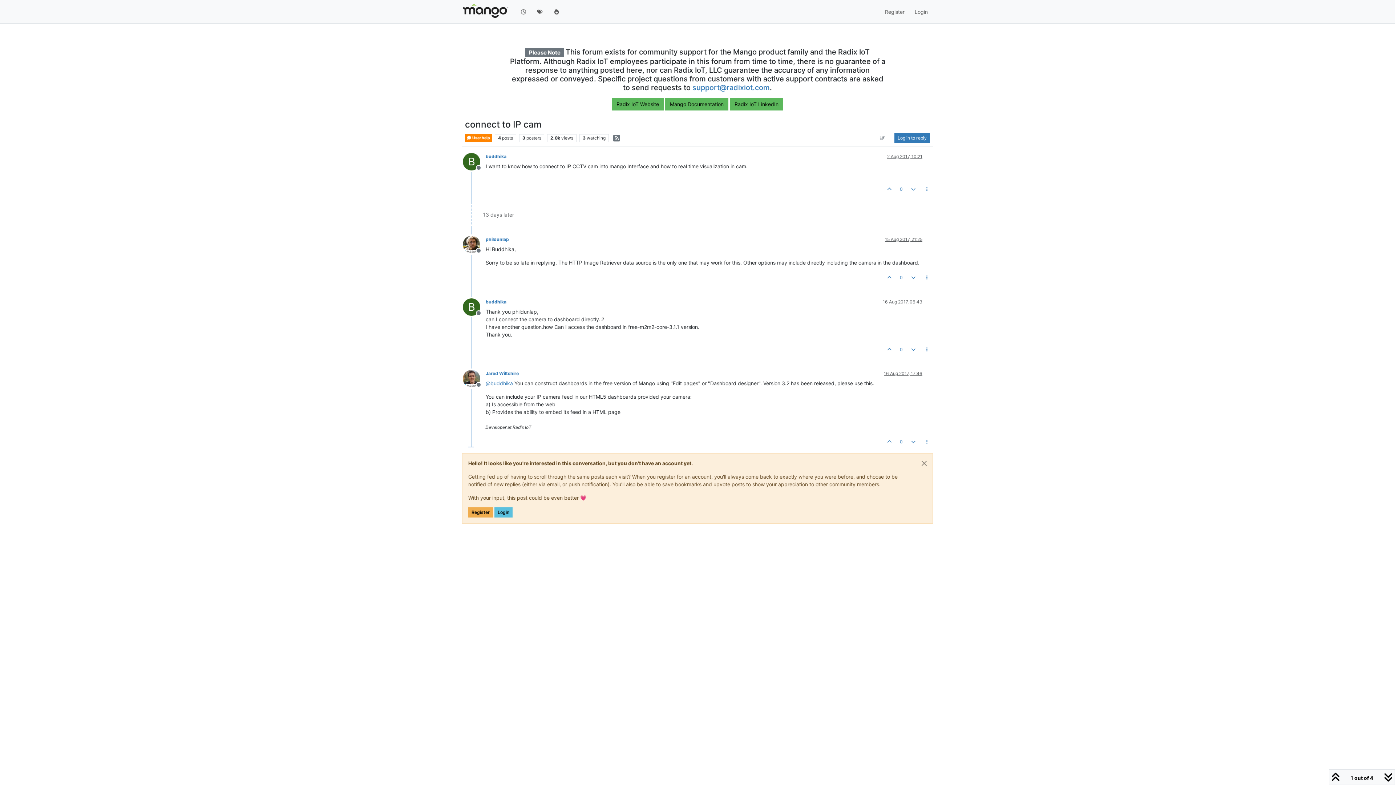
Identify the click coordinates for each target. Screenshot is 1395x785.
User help (481, 138)
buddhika (496, 156)
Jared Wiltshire (502, 373)
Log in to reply (912, 138)
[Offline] (474, 244)
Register (481, 512)
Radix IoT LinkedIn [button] (757, 104)
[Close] (924, 463)
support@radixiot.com (731, 87)
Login (503, 512)
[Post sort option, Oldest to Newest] (883, 138)
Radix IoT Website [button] (637, 104)
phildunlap (497, 239)
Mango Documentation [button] (697, 104)
